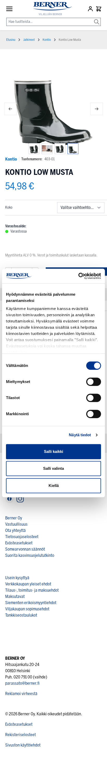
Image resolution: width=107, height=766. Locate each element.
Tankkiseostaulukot (21, 615)
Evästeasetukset (18, 542)
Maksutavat (15, 596)
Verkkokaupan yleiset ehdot (28, 584)
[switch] (93, 382)
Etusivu (10, 40)
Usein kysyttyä (17, 577)
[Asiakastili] (91, 9)
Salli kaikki (53, 451)
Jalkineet (29, 40)
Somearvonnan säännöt (25, 549)
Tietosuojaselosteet (21, 536)
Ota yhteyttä (15, 530)
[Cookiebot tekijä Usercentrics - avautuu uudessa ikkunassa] (78, 276)
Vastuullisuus (16, 524)
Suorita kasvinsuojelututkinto (29, 555)
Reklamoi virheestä (21, 693)
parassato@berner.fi (22, 683)
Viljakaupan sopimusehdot (27, 608)
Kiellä (54, 485)
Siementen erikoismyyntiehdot (30, 602)
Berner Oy (13, 518)
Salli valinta (53, 468)
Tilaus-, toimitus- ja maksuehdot (32, 590)
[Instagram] (20, 498)
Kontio (11, 159)
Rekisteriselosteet (20, 734)
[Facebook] (9, 498)
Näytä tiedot (80, 435)
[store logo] (50, 8)
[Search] (96, 18)
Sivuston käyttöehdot (23, 745)
